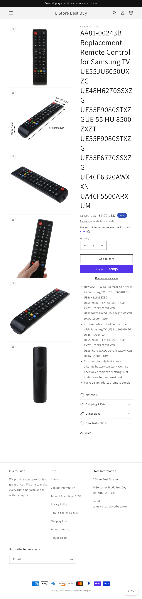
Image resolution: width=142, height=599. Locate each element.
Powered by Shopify (82, 590)
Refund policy (59, 537)
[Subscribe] (71, 559)
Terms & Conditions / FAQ (66, 496)
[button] (11, 13)
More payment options (106, 278)
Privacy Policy (59, 504)
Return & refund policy (64, 512)
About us (56, 479)
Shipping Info (59, 521)
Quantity (84, 238)
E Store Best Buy (65, 590)
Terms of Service (60, 529)
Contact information (63, 487)
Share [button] (87, 433)
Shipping (85, 220)
